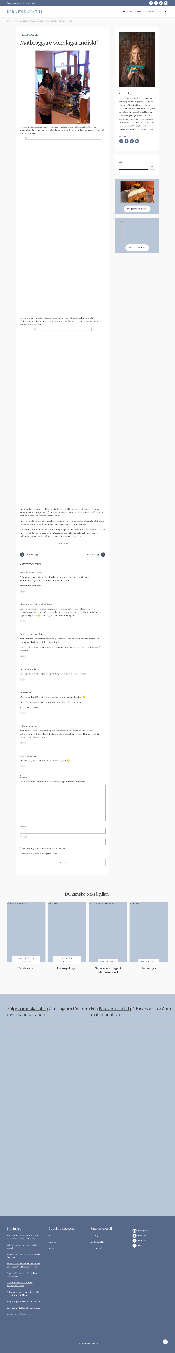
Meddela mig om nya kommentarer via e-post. (43, 848)
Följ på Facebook (137, 247)
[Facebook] (156, 3)
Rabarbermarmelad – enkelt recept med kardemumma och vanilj (23, 1237)
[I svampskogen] (67, 932)
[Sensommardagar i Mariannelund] (108, 932)
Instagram (143, 1231)
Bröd (51, 1235)
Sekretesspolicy (97, 1248)
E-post (23, 837)
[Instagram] (151, 3)
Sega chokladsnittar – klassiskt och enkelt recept (23, 1274)
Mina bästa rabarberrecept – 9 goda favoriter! (23, 1256)
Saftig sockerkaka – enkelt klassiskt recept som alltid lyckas (23, 1293)
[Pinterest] (161, 3)
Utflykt (26, 962)
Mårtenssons (54, 536)
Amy (90, 127)
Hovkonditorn (26, 669)
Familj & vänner (30, 35)
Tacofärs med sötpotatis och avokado (24, 1308)
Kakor (51, 1248)
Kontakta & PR (96, 1242)
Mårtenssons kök (28, 573)
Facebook (142, 1236)
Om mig (94, 1235)
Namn (23, 826)
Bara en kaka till (114, 1008)
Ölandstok (24, 756)
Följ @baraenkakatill (137, 209)
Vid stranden (26, 968)
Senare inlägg (92, 554)
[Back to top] (165, 1342)
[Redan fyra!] (148, 932)
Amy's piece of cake (29, 634)
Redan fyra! (148, 968)
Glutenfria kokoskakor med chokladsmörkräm (19, 1284)
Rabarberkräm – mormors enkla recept (22, 1246)
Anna (22, 692)
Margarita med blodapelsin (19, 1314)
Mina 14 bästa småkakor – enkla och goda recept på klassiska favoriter (23, 1265)
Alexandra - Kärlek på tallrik (33, 604)
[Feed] (166, 3)
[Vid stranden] (26, 932)
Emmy (23, 318)
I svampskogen (67, 968)
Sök (120, 162)
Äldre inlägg (32, 554)
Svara (23, 591)
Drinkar (52, 1242)
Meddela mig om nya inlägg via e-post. (40, 854)
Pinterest (142, 1241)
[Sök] (165, 12)
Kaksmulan (25, 726)
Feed (140, 1246)
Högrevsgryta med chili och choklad (23, 1301)
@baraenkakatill (30, 1008)
